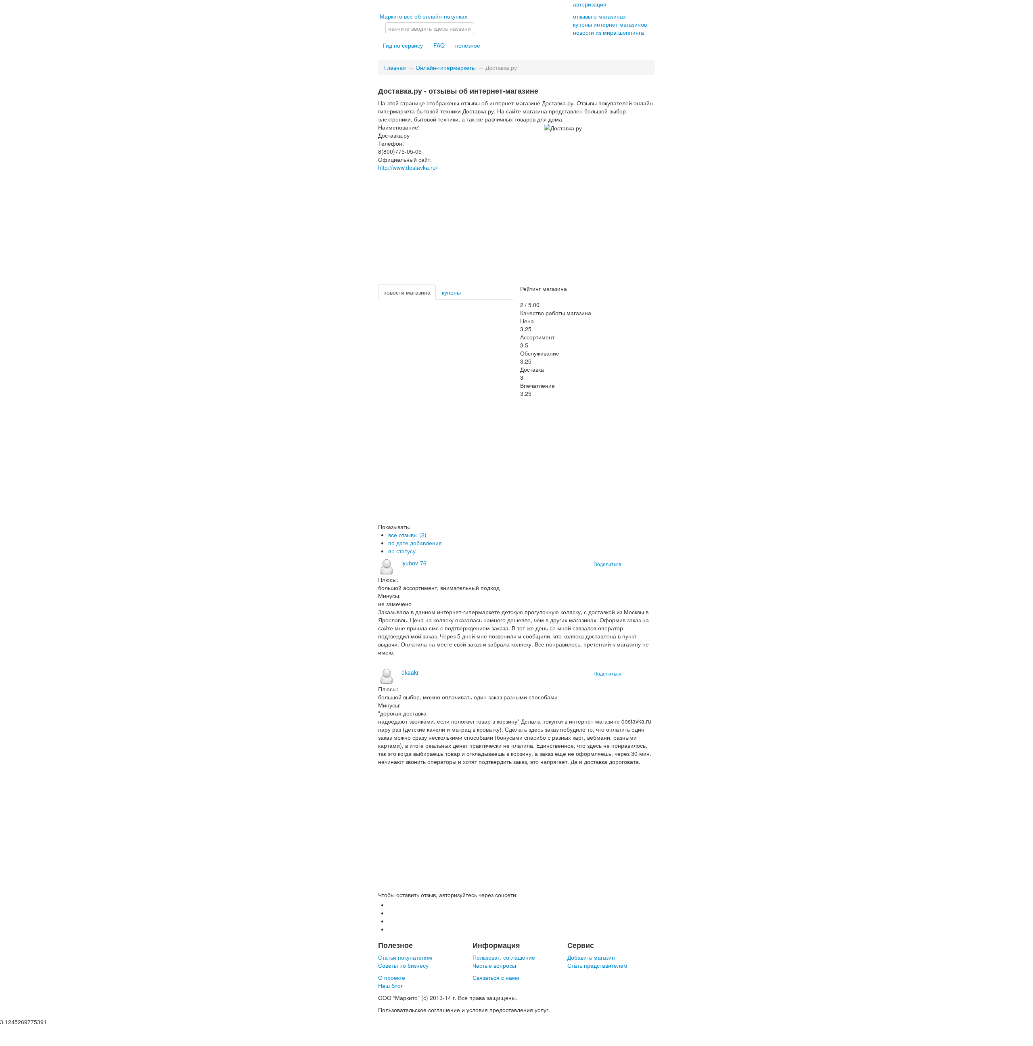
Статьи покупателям (405, 957)
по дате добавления (415, 543)
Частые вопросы (494, 965)
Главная (395, 67)
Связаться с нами (496, 977)
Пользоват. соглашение (504, 957)
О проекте (391, 977)
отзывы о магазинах (599, 16)
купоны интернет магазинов (610, 24)
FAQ (439, 45)
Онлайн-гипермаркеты (446, 67)
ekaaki (409, 672)
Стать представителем (597, 965)
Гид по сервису (403, 45)
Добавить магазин (591, 957)
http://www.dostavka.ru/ (407, 167)
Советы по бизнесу (403, 965)
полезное (467, 45)
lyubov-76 (414, 563)
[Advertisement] (516, 228)
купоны (451, 292)
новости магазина (407, 292)
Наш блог (390, 985)
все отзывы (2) (407, 535)
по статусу (402, 551)
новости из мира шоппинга (608, 32)
